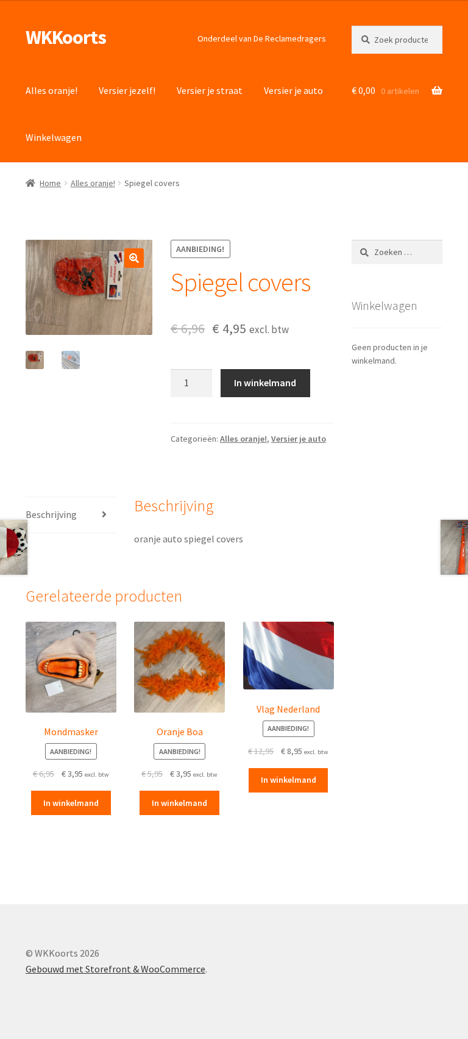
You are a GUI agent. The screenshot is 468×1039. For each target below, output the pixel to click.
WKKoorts (66, 37)
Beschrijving (51, 514)
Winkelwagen (54, 137)
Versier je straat (210, 90)
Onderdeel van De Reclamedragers (261, 38)
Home (50, 183)
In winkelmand (265, 382)
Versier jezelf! (127, 90)
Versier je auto (293, 90)
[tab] (71, 515)
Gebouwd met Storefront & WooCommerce (115, 969)
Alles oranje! (51, 90)
